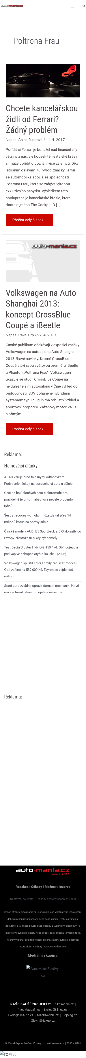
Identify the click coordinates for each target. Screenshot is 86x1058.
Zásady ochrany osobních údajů (56, 899)
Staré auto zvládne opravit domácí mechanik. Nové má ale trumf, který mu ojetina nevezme (41, 589)
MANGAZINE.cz (48, 1015)
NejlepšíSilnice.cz (55, 1009)
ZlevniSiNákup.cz (43, 1020)
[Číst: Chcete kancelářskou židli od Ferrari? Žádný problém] (43, 80)
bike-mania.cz (64, 1004)
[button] (84, 6)
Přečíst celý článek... (29, 218)
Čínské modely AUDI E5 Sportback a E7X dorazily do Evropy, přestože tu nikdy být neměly (42, 534)
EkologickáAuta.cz (20, 1015)
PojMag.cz (69, 1015)
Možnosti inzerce (57, 887)
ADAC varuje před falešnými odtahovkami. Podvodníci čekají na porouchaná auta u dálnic (38, 480)
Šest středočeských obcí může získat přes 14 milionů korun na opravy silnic (37, 518)
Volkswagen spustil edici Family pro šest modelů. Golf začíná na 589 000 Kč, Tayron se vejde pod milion (40, 569)
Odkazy (36, 887)
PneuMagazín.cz (28, 1009)
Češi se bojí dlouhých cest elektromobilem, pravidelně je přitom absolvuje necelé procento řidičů (38, 499)
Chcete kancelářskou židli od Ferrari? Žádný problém (42, 119)
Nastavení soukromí (22, 899)
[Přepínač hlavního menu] (73, 6)
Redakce (22, 887)
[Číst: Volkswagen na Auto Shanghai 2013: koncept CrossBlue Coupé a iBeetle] (43, 261)
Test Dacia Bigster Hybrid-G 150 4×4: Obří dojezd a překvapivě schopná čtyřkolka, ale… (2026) (41, 550)
